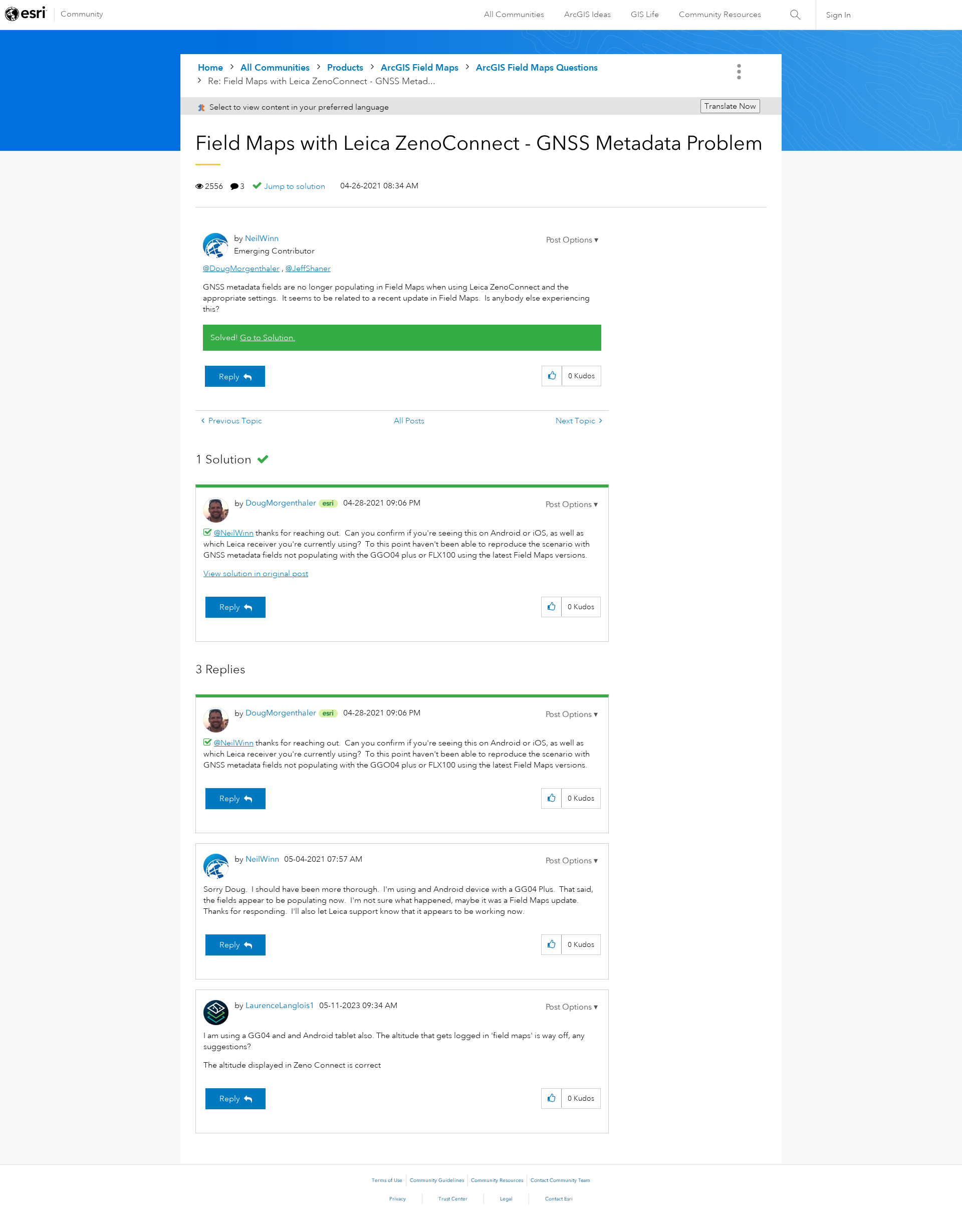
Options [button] (740, 71)
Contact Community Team (560, 1180)
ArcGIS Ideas (587, 15)
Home (210, 67)
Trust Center (452, 1199)
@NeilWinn (234, 533)
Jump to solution (294, 186)
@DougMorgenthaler (241, 269)
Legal (506, 1199)
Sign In (838, 15)
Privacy (397, 1199)
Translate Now (730, 106)
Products (345, 67)
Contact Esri (559, 1199)
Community (82, 14)
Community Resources (720, 15)
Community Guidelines (437, 1180)
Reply (229, 377)
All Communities (514, 15)
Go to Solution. (267, 338)
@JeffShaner (308, 269)
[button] (572, 240)
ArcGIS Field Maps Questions (537, 67)
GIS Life (645, 15)
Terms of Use (387, 1180)
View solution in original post (255, 574)
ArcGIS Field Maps (419, 67)
